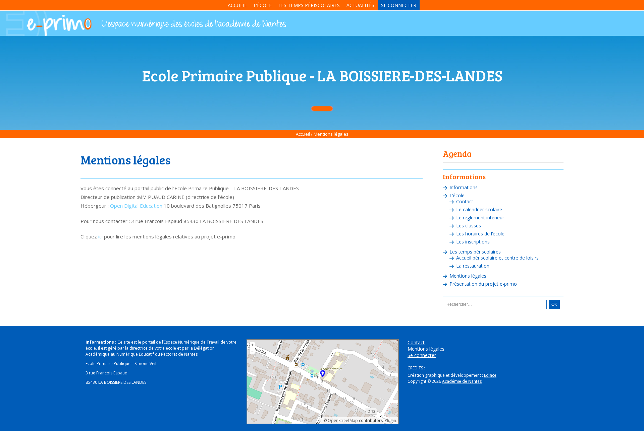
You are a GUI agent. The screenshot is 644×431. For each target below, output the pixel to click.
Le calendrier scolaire (479, 209)
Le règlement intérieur (480, 217)
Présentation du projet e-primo (483, 284)
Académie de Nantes (462, 381)
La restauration (472, 266)
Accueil (237, 5)
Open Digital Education (136, 205)
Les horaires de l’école (480, 233)
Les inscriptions (473, 241)
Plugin (390, 420)
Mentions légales (467, 276)
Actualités (360, 5)
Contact (464, 201)
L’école (263, 5)
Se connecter (398, 5)
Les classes (468, 225)
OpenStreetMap (343, 420)
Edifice (490, 375)
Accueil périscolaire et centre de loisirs (497, 258)
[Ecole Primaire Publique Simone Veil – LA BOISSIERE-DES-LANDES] (193, 24)
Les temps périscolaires (309, 5)
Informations (463, 187)
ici (100, 236)
